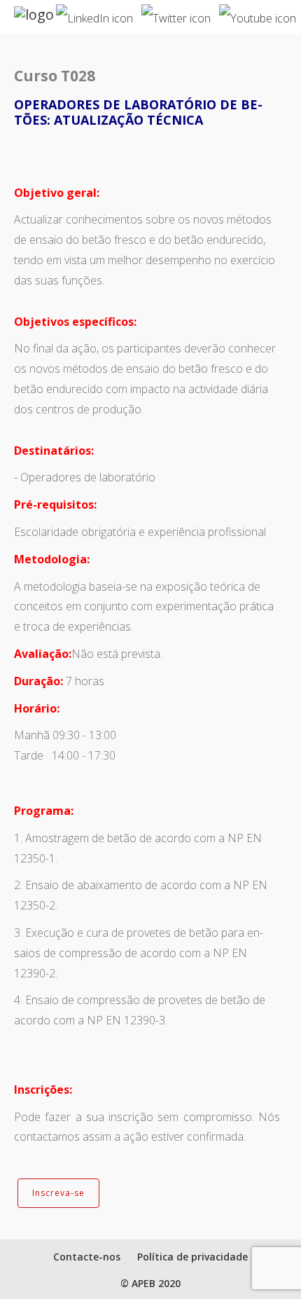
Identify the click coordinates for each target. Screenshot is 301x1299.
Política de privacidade (192, 1256)
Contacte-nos (86, 1256)
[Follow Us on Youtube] (257, 12)
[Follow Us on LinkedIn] (94, 12)
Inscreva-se (58, 1193)
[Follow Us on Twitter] (176, 12)
